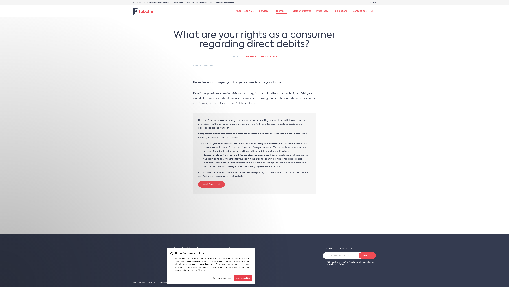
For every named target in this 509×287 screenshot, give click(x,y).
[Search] (230, 11)
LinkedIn (263, 57)
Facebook (251, 57)
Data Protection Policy (165, 283)
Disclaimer (151, 283)
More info (202, 270)
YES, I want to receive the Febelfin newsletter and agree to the (350, 263)
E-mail (273, 57)
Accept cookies (243, 278)
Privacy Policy (338, 264)
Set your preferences (222, 278)
